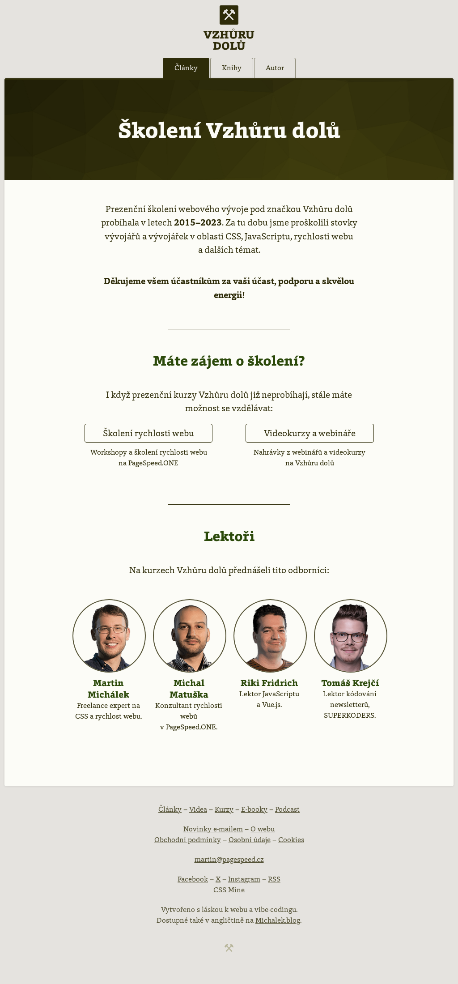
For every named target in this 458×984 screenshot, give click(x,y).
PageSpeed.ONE (153, 463)
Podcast (287, 809)
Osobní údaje (250, 839)
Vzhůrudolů (229, 39)
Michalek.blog (277, 920)
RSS (274, 879)
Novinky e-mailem (213, 829)
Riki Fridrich (269, 683)
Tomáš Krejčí (350, 683)
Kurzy (224, 809)
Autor (275, 67)
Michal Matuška (189, 688)
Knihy (232, 67)
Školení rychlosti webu (148, 433)
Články (186, 67)
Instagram (244, 879)
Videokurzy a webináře (310, 433)
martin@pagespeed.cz (229, 859)
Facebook (193, 879)
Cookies (291, 839)
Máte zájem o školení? (229, 361)
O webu (262, 829)
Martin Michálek (108, 688)
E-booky (254, 809)
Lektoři (229, 536)
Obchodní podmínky (187, 839)
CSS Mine (229, 890)
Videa (198, 809)
